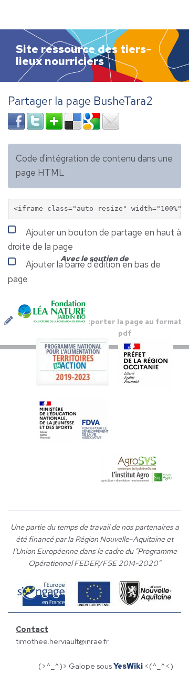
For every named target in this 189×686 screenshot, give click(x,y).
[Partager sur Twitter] (35, 120)
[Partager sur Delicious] (73, 120)
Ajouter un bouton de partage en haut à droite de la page (94, 239)
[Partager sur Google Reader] (91, 120)
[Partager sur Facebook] (16, 120)
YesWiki (128, 666)
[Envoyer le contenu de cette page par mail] (110, 120)
